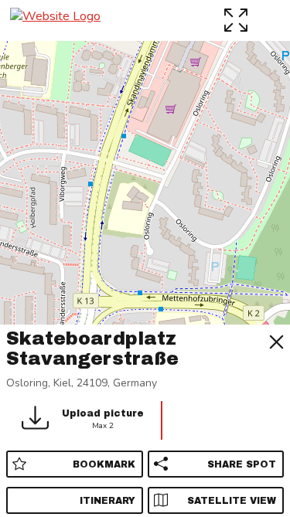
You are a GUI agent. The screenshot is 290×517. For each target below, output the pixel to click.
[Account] (270, 19)
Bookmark (104, 464)
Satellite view (231, 500)
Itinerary (107, 500)
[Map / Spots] (237, 19)
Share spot (241, 464)
